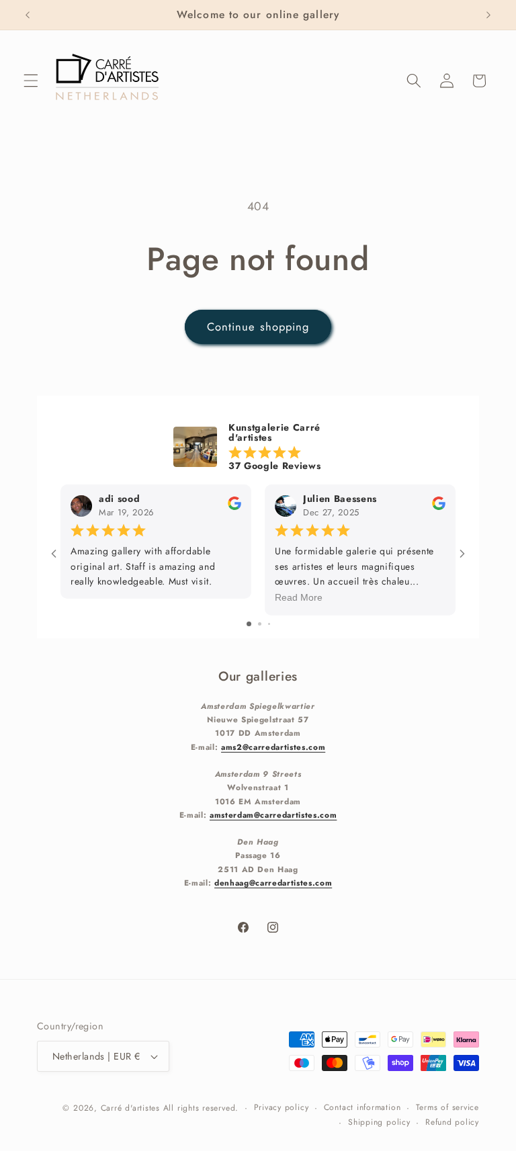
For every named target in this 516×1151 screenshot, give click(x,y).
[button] (31, 81)
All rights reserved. (201, 1108)
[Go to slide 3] (269, 624)
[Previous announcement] (27, 15)
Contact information (362, 1107)
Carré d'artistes (130, 1108)
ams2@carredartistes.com (273, 747)
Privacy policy (281, 1107)
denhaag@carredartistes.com (273, 882)
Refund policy (452, 1122)
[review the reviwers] (234, 507)
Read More (298, 598)
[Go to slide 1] (249, 624)
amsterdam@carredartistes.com (273, 814)
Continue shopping (258, 326)
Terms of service (447, 1107)
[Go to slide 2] (259, 624)
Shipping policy (379, 1122)
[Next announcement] (488, 15)
